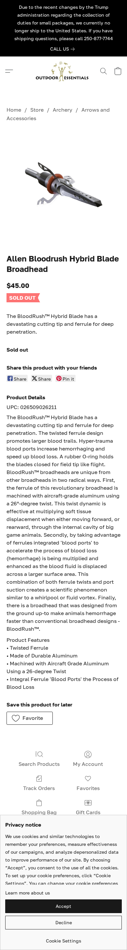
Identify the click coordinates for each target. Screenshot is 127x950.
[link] (63, 49)
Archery (62, 109)
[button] (63, 71)
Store (37, 109)
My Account (88, 764)
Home (14, 109)
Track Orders (39, 788)
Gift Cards (88, 812)
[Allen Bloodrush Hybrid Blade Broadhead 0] (63, 186)
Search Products (39, 764)
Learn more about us (27, 892)
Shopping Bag (39, 812)
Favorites (88, 788)
